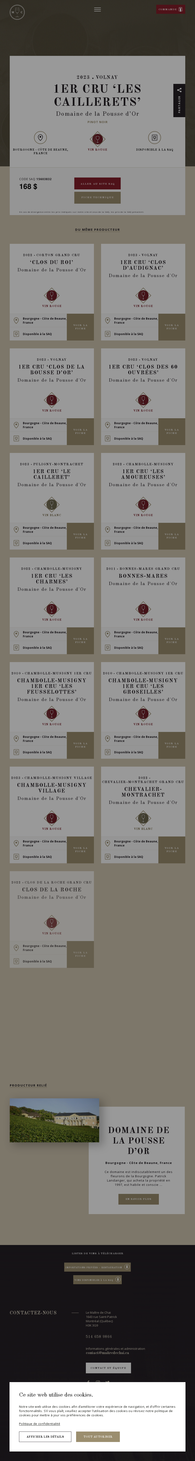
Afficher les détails (45, 1437)
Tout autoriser (97, 1437)
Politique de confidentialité (39, 1424)
